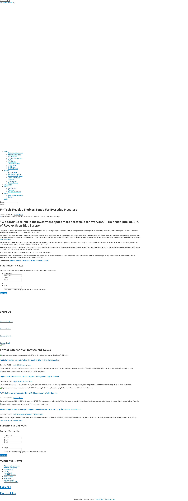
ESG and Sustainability (21, 414)
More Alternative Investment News (11, 421)
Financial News (5, 239)
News (21, 215)
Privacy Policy (99, 499)
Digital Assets (18, 381)
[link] (6, 151)
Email (6, 278)
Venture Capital (37, 414)
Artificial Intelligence (20, 365)
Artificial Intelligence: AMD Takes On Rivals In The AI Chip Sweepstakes (29, 360)
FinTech (16, 215)
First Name (8, 274)
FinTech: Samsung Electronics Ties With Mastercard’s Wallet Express (28, 393)
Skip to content (5, 1)
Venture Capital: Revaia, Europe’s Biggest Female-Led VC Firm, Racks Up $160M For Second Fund (40, 409)
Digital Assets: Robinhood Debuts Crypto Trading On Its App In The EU (29, 376)
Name (6, 448)
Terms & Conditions (110, 499)
